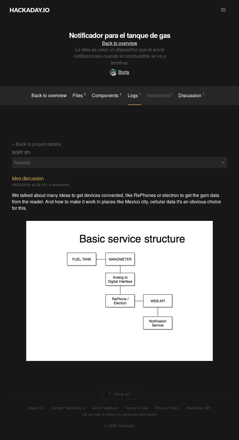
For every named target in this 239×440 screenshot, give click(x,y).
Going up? (121, 393)
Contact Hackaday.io (68, 408)
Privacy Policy (167, 408)
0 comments (59, 184)
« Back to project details (36, 144)
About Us (36, 408)
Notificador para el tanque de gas (119, 35)
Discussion (191, 95)
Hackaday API (199, 408)
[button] (223, 10)
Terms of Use (136, 408)
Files (79, 95)
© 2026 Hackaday (119, 425)
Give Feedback (105, 408)
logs (134, 95)
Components (107, 95)
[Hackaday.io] (29, 10)
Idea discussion (28, 178)
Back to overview (119, 43)
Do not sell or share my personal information (119, 414)
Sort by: (21, 152)
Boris (123, 72)
